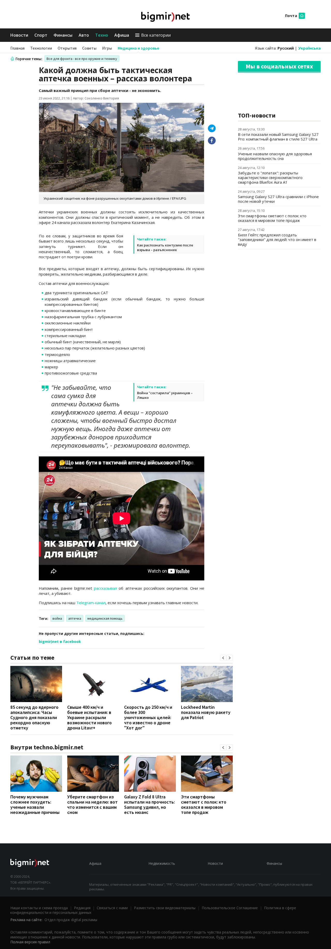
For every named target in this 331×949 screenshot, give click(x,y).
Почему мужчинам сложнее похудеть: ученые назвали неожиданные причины (34, 804)
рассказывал (105, 588)
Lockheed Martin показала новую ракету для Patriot (205, 712)
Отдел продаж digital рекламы (70, 919)
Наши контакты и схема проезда (39, 907)
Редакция (82, 907)
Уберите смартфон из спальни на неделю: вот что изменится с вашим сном (92, 804)
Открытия (67, 48)
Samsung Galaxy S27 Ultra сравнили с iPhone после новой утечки (278, 199)
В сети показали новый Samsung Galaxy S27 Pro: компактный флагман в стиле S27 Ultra (278, 137)
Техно (101, 35)
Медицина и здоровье (138, 48)
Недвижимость (161, 863)
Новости (19, 35)
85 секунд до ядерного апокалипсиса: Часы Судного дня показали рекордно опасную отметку (34, 717)
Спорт (40, 35)
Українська (309, 48)
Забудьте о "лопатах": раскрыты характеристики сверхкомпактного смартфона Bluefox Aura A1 (270, 177)
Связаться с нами (112, 907)
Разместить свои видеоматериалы (164, 907)
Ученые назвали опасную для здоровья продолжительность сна (275, 156)
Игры (107, 48)
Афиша (121, 35)
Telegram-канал (91, 602)
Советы (89, 48)
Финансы (63, 35)
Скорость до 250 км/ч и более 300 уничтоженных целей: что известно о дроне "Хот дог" (148, 717)
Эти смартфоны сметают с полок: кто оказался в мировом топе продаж (203, 804)
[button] (223, 658)
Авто (84, 35)
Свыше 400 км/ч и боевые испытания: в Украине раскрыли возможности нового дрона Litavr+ (89, 717)
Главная (17, 48)
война (57, 618)
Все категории (156, 35)
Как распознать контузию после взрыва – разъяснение (165, 247)
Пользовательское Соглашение (230, 907)
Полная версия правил (30, 941)
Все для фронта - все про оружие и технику (82, 58)
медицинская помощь (105, 618)
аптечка (74, 618)
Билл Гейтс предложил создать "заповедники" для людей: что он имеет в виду (277, 239)
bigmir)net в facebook (60, 641)
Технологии (41, 48)
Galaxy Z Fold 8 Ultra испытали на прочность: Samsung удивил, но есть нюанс (149, 804)
